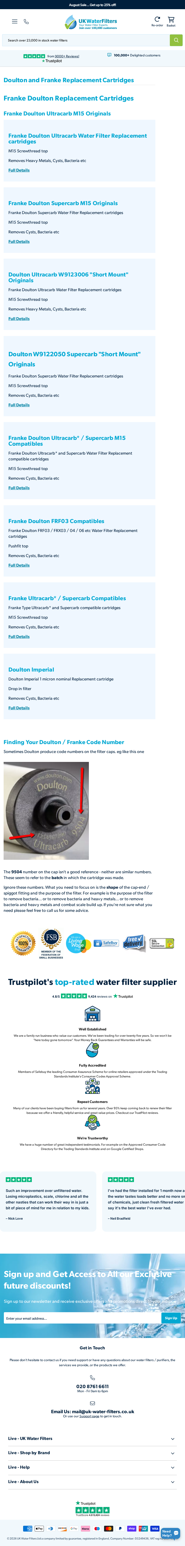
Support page (89, 1416)
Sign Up (171, 1318)
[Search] (176, 40)
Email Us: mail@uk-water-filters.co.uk (92, 1411)
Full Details (19, 170)
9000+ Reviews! (67, 56)
